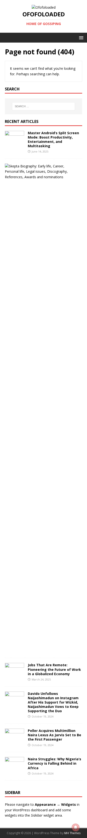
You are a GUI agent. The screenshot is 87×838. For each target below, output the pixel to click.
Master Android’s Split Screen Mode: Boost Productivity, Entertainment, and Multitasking (53, 139)
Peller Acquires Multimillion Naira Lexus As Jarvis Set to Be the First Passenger (54, 735)
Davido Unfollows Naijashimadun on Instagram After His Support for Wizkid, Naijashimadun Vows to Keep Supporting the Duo (53, 702)
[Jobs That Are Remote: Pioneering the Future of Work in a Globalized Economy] (14, 674)
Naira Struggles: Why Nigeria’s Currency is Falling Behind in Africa (54, 763)
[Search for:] (43, 106)
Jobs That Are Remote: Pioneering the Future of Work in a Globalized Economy (54, 669)
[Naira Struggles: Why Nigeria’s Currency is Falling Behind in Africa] (14, 768)
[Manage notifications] (76, 827)
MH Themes (72, 833)
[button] (80, 37)
